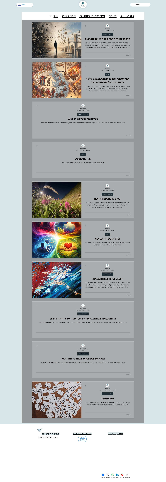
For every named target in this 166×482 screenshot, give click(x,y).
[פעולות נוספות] (85, 26)
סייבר (113, 16)
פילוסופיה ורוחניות (92, 16)
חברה (107, 234)
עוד (56, 16)
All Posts (127, 16)
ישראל (107, 74)
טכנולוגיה (69, 16)
